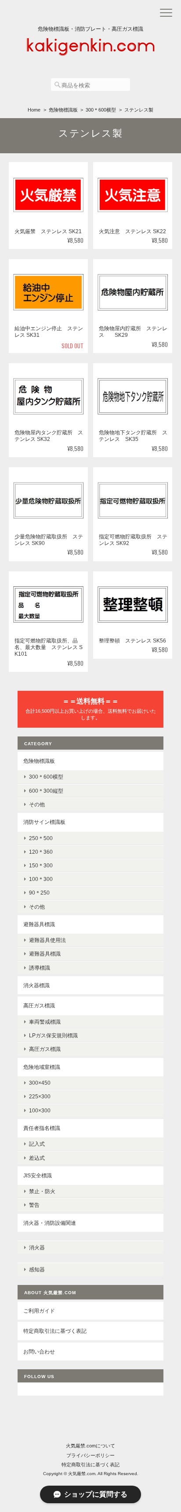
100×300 (40, 1110)
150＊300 (41, 865)
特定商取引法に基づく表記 (55, 1331)
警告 (34, 1205)
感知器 (37, 1269)
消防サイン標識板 (44, 822)
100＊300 (41, 879)
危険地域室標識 (41, 1067)
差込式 (37, 1158)
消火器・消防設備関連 (49, 1223)
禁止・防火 (42, 1191)
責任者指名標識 (41, 1128)
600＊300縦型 (46, 791)
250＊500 (41, 838)
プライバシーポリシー (90, 1455)
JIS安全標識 (37, 1175)
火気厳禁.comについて (90, 1445)
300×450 (40, 1083)
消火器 (37, 1247)
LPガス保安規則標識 (53, 1035)
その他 (37, 804)
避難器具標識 (39, 924)
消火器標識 (36, 985)
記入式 (37, 1144)
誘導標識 (39, 968)
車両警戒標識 (45, 1022)
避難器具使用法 (47, 940)
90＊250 (39, 892)
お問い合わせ (39, 1351)
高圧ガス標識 (39, 1005)
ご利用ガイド (39, 1311)
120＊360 (41, 852)
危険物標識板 (63, 109)
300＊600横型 (101, 109)
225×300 (40, 1096)
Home (34, 109)
